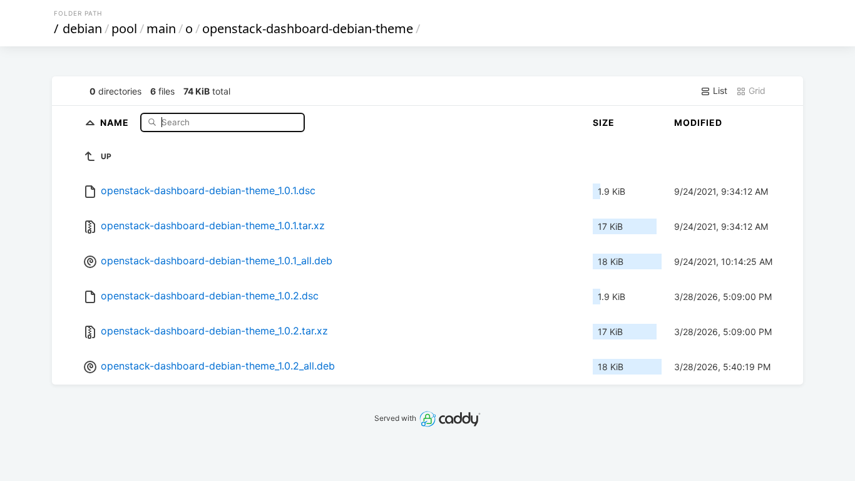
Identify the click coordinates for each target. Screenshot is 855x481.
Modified (698, 122)
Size (604, 122)
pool (124, 28)
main (161, 28)
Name (115, 121)
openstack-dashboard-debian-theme (307, 28)
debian (82, 28)
